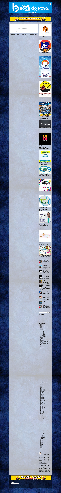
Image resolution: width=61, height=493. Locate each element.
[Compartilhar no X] (25, 28)
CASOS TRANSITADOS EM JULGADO (45, 385)
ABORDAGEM (42, 338)
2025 (40, 325)
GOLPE (41, 399)
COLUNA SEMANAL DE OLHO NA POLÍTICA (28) (46, 286)
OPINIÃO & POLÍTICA (45, 260)
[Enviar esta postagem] (22, 28)
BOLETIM (41, 345)
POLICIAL (44, 280)
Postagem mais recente (15, 34)
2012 (40, 446)
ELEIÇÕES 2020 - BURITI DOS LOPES (45, 340)
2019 (40, 439)
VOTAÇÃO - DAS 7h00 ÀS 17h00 (44, 341)
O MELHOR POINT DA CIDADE (44, 343)
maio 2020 (42, 434)
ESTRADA (41, 413)
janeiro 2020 (42, 438)
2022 (40, 328)
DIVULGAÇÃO (42, 344)
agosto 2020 (42, 335)
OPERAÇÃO (41, 381)
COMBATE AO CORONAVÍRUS (44, 391)
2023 (40, 327)
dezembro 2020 (42, 331)
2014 (40, 444)
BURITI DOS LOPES (43, 389)
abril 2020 (42, 435)
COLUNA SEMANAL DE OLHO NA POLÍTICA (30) (46, 270)
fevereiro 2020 (42, 437)
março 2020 (42, 436)
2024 (40, 326)
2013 (40, 445)
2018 (40, 440)
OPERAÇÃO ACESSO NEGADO (44, 382)
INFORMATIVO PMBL (43, 380)
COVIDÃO (41, 395)
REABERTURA (42, 387)
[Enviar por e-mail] (23, 28)
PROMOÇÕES (44, 301)
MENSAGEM (42, 394)
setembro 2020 (42, 334)
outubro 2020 (42, 333)
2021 (40, 329)
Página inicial (24, 34)
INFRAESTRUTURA (42, 407)
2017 (40, 441)
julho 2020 (42, 432)
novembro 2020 (42, 332)
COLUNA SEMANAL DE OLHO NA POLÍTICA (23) (46, 275)
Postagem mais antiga (33, 34)
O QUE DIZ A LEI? (45, 305)
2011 (40, 447)
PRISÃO (41, 348)
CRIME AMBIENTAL (42, 414)
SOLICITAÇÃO (42, 342)
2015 (40, 443)
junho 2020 (42, 433)
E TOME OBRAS (45, 265)
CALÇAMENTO (42, 411)
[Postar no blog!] (24, 28)
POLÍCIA (41, 409)
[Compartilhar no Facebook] (26, 28)
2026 (40, 324)
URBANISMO (42, 412)
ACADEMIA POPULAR (43, 336)
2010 (40, 448)
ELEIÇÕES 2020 (42, 337)
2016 (40, 442)
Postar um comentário (14, 31)
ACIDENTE (41, 401)
